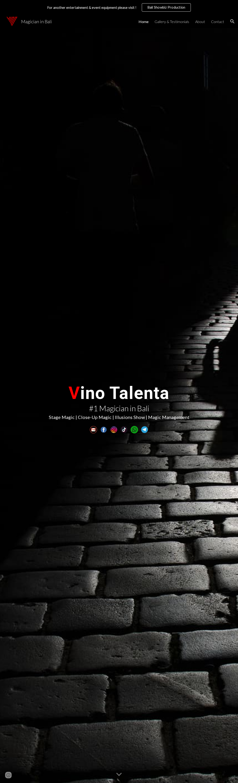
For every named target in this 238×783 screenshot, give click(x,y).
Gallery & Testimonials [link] (172, 21)
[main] (119, 400)
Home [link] (144, 21)
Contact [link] (217, 21)
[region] (119, 7)
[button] (232, 21)
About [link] (200, 21)
